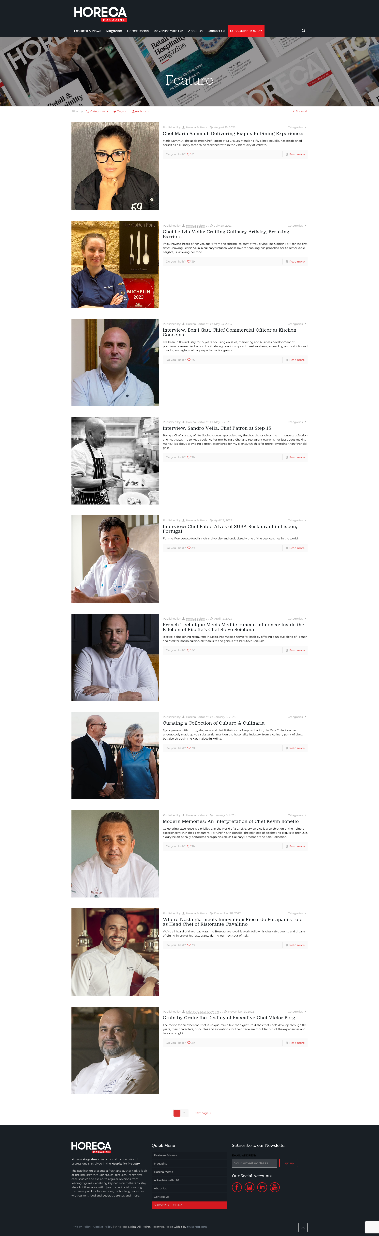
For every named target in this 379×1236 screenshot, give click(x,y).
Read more (297, 154)
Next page (201, 1113)
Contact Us (161, 1196)
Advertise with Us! (166, 1180)
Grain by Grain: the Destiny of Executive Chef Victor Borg (229, 1017)
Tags (120, 111)
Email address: (244, 1155)
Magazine (160, 1163)
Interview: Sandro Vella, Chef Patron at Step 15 (217, 428)
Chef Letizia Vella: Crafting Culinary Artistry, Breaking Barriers (226, 234)
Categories (97, 111)
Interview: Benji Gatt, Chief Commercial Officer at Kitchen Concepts (229, 332)
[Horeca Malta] (104, 12)
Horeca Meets (163, 1172)
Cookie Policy (102, 1226)
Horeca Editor (195, 127)
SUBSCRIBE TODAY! (168, 1205)
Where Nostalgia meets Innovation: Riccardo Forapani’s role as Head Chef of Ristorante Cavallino (233, 921)
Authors (140, 111)
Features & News (165, 1155)
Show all (302, 111)
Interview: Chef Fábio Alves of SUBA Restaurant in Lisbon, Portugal (230, 528)
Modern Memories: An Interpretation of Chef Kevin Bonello (231, 821)
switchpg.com (197, 1226)
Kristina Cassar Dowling (202, 1011)
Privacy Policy (81, 1226)
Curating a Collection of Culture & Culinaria (214, 723)
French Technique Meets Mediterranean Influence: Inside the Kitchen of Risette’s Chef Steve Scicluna (233, 627)
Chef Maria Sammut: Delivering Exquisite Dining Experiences (234, 133)
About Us (160, 1188)
